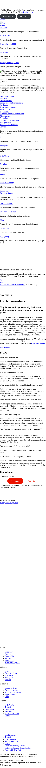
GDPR (7, 744)
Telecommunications (8, 107)
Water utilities (5, 109)
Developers (4, 164)
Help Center (4, 156)
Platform (3, 28)
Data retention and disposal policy (18, 748)
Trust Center (9, 707)
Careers (8, 654)
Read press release (7, 96)
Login (2, 19)
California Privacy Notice (15, 746)
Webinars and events (8, 212)
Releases (3, 174)
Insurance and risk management (12, 114)
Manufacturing (5, 116)
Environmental (5, 105)
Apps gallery (10, 694)
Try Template (5, 347)
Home (2, 285)
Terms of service (11, 741)
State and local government (10, 120)
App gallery (4, 236)
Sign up (3, 280)
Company (9, 652)
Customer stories (6, 204)
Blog (2, 220)
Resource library (6, 193)
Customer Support (38, 343)
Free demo (8, 16)
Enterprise (4, 145)
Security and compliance (9, 63)
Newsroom (4, 228)
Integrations (4, 52)
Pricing (7, 671)
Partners (3, 137)
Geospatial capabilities (8, 44)
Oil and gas (4, 118)
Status (7, 716)
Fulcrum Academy (7, 183)
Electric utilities (6, 101)
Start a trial (9, 675)
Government (20, 285)
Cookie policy (10, 735)
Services (3, 127)
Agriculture (4, 112)
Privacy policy (10, 739)
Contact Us (9, 656)
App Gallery (10, 285)
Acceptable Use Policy (14, 750)
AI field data (5, 36)
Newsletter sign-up (12, 663)
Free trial (24, 16)
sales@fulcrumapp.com (9, 503)
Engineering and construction (11, 103)
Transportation (5, 122)
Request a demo (11, 673)
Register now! (28, 12)
